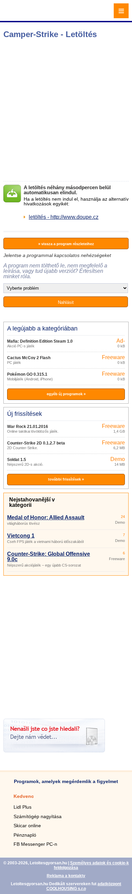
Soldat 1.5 (16, 459)
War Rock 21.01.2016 (27, 426)
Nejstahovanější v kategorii (32, 502)
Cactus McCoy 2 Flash (28, 357)
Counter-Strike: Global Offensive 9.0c (48, 556)
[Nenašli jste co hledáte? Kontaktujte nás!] (54, 750)
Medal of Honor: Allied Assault (45, 517)
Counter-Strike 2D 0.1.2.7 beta (36, 443)
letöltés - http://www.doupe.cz (63, 217)
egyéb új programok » (66, 394)
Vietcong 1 (21, 536)
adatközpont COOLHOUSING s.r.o (84, 886)
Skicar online (27, 825)
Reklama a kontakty (66, 875)
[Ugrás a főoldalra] (23, 15)
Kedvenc (24, 796)
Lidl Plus (22, 807)
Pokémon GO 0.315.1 (27, 374)
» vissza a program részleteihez (66, 244)
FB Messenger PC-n (35, 844)
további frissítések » (66, 479)
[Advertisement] (66, 110)
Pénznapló (25, 835)
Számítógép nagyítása (38, 816)
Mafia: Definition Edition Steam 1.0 (40, 341)
